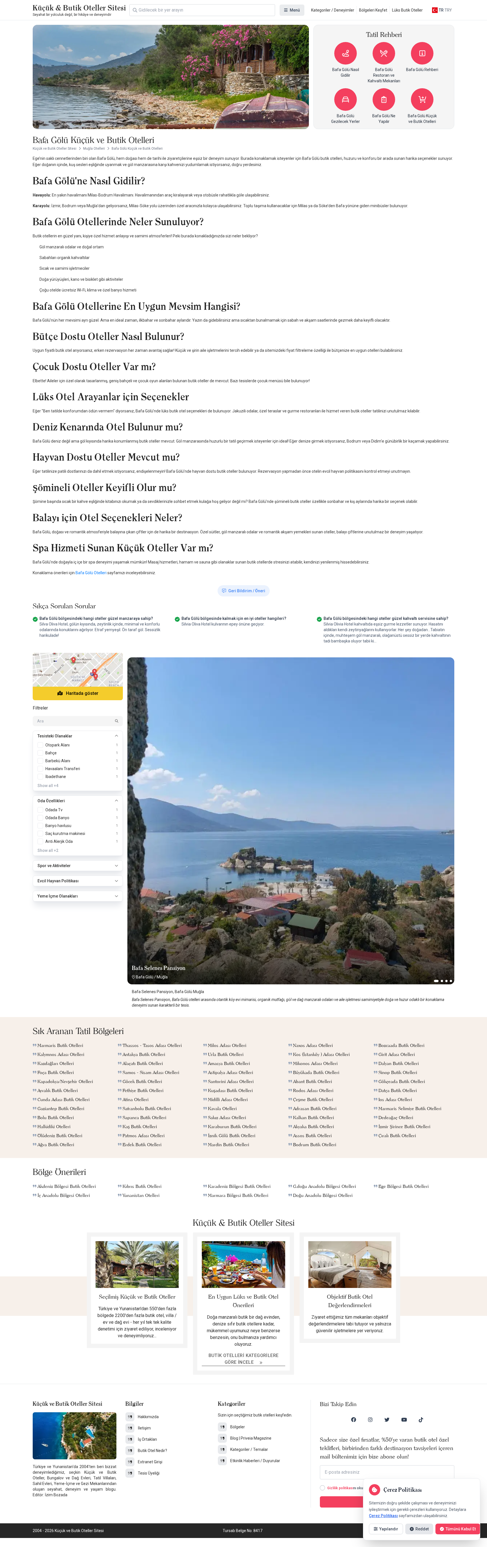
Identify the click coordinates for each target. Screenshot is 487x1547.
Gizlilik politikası (340, 1488)
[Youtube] (404, 1419)
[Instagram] (370, 1419)
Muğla (162, 977)
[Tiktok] (421, 1419)
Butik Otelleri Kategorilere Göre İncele (244, 1359)
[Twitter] (387, 1419)
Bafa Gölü (144, 977)
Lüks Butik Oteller (407, 10)
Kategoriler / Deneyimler (332, 10)
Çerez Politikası (383, 1515)
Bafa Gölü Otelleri (91, 573)
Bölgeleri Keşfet (373, 10)
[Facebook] (353, 1419)
